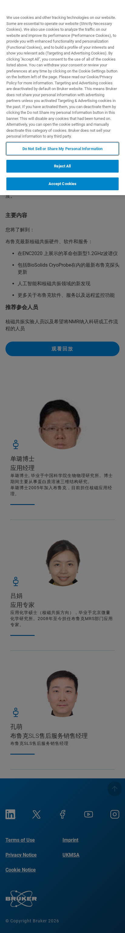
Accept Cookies (63, 183)
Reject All (62, 166)
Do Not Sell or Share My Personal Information (62, 148)
